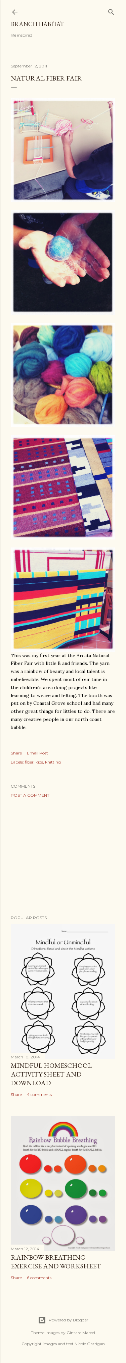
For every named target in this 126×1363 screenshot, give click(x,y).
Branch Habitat (37, 24)
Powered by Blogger (68, 1319)
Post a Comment (30, 795)
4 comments (39, 1094)
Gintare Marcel (81, 1332)
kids (39, 762)
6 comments (39, 1277)
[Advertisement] (63, 856)
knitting (53, 762)
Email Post (37, 752)
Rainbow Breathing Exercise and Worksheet (56, 1261)
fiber (29, 762)
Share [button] (16, 752)
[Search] (111, 10)
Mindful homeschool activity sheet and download (51, 1074)
